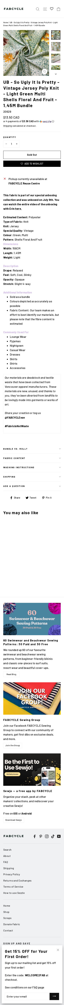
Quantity (9, 137)
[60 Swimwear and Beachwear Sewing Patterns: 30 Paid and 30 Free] (32, 619)
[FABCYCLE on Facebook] (34, 836)
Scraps (7, 917)
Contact (8, 930)
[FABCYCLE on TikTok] (53, 836)
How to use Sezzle (14, 892)
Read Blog (11, 674)
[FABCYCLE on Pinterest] (41, 836)
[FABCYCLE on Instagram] (47, 836)
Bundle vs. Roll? (15, 448)
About (7, 855)
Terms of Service (13, 886)
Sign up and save (17, 943)
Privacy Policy (11, 874)
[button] (32, 121)
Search (7, 849)
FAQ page (38, 987)
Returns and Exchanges (17, 880)
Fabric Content (14, 458)
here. (18, 208)
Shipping (7, 125)
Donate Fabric (11, 924)
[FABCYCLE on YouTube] (59, 836)
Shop (6, 911)
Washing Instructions (19, 467)
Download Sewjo (13, 820)
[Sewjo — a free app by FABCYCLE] (32, 769)
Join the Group (12, 745)
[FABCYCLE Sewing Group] (32, 698)
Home (5, 22)
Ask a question (14, 486)
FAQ (5, 861)
